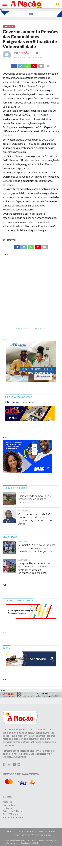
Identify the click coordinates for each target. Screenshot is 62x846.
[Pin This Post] (34, 65)
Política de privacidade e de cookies (36, 831)
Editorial (7, 808)
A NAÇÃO (24, 52)
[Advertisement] (31, 289)
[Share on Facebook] (14, 65)
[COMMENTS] (48, 65)
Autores (7, 801)
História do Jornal (13, 817)
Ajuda (10, 831)
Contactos (9, 805)
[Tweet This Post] (21, 65)
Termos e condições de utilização (33, 835)
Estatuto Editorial (13, 811)
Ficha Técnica (10, 814)
